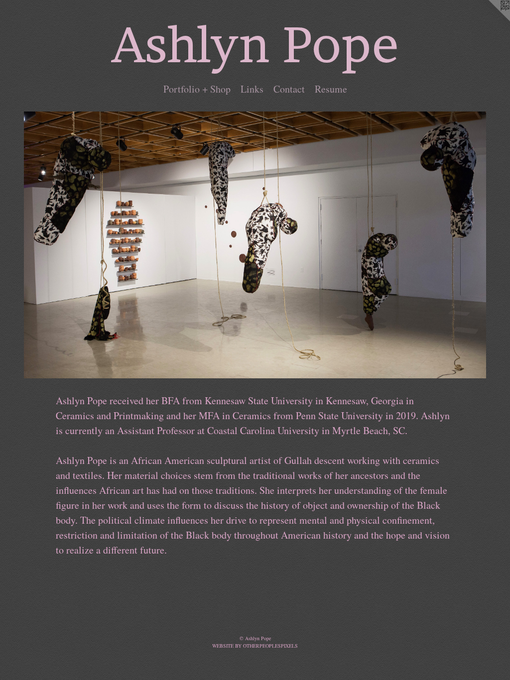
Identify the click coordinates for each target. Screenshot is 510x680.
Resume (331, 89)
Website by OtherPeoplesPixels (255, 645)
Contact (289, 89)
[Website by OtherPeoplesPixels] (490, 20)
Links (252, 89)
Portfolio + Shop (197, 89)
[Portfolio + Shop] (255, 245)
